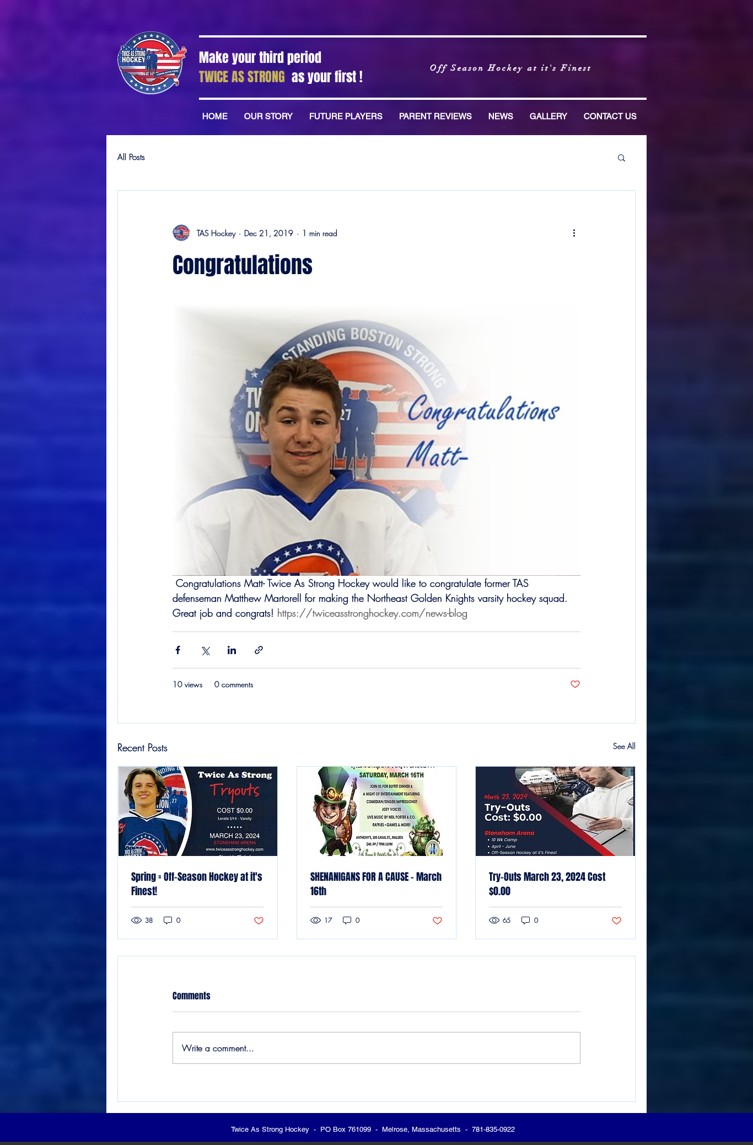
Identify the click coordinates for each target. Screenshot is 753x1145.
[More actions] (573, 232)
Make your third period (260, 57)
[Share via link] (259, 650)
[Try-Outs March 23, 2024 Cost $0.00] (555, 811)
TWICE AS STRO (235, 77)
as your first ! (329, 77)
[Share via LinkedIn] (232, 650)
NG (282, 77)
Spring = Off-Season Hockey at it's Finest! (196, 884)
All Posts (131, 157)
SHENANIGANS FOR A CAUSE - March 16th (376, 884)
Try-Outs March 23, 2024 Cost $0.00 (547, 884)
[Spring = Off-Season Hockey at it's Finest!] (197, 811)
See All (624, 746)
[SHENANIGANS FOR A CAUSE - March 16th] (376, 811)
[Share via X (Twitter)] (205, 650)
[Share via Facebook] (178, 650)
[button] (621, 157)
